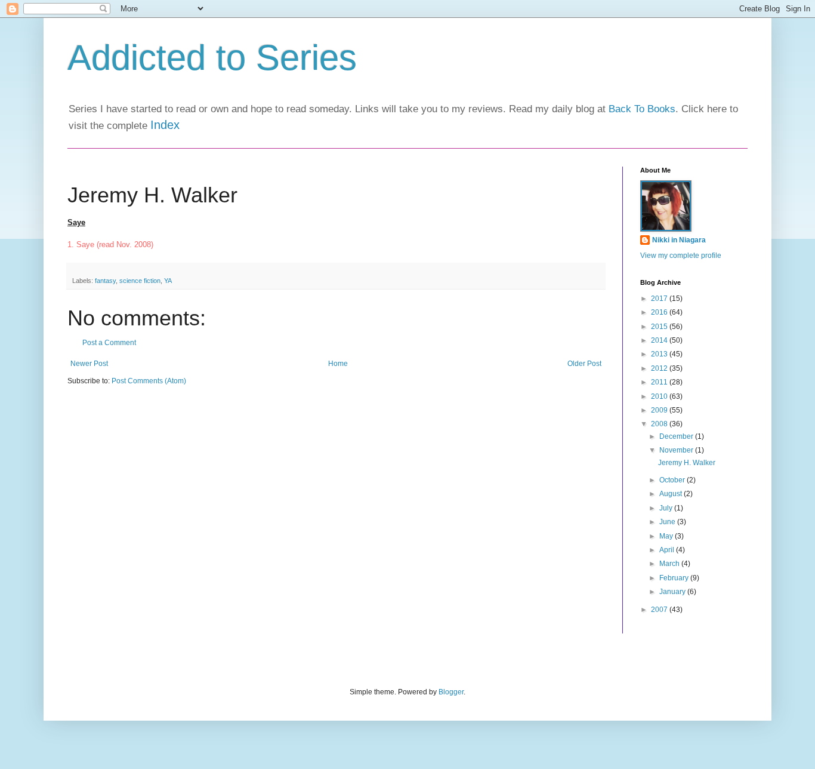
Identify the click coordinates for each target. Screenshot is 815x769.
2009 (660, 410)
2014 (660, 340)
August (671, 494)
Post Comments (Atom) (149, 381)
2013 (660, 354)
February (674, 578)
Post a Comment (109, 343)
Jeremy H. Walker (686, 463)
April (667, 550)
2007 (660, 609)
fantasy (105, 280)
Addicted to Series (212, 58)
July (666, 508)
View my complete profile (680, 255)
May (667, 536)
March (670, 563)
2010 (660, 396)
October (673, 480)
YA (168, 280)
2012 (660, 368)
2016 (660, 312)
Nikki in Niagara (679, 240)
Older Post (584, 363)
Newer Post (89, 363)
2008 (660, 424)
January (673, 591)
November (677, 450)
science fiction (139, 280)
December (677, 436)
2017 (660, 298)
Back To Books (642, 109)
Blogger (451, 692)
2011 (660, 382)
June (668, 522)
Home (338, 363)
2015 (660, 326)
